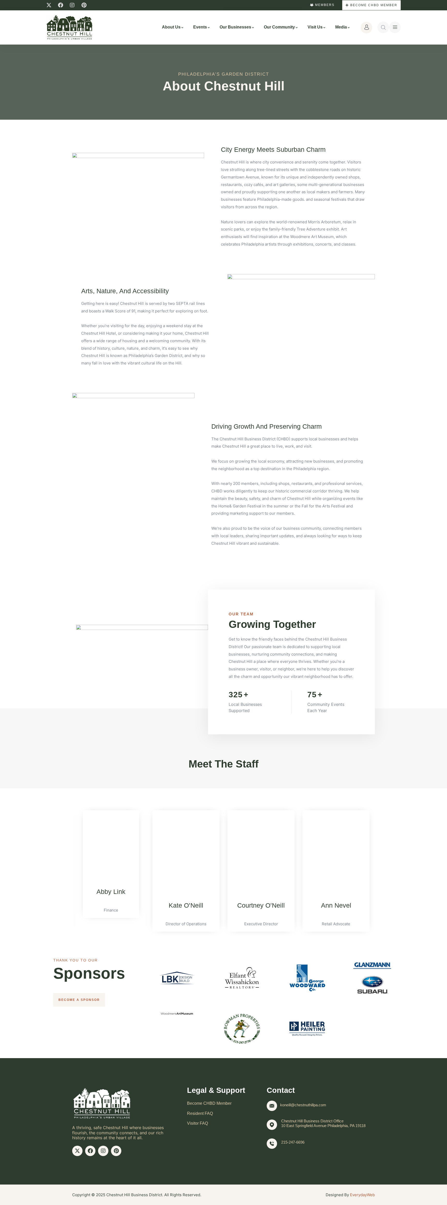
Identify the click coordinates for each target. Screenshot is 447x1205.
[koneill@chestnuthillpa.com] (272, 1106)
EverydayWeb (362, 1194)
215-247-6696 (292, 1142)
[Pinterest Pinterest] (83, 5)
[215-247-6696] (272, 1143)
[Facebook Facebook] (60, 5)
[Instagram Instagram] (72, 5)
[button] (66, 867)
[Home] (69, 27)
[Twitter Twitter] (48, 5)
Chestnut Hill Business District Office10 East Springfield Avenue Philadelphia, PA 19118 (323, 1123)
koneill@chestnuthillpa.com (303, 1105)
